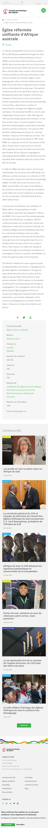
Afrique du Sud (13, 338)
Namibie (10, 351)
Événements (7, 788)
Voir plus (24, 725)
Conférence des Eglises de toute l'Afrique (24, 386)
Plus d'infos (5, 821)
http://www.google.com (16, 411)
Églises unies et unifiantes (17, 330)
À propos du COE (8, 777)
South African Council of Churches (21, 390)
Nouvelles (6, 785)
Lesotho (10, 347)
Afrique (8, 45)
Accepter (8, 825)
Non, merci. (20, 824)
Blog (26, 788)
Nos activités (7, 792)
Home (3, 19)
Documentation (31, 781)
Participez (28, 777)
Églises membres (12, 20)
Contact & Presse (31, 785)
